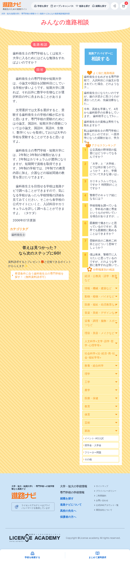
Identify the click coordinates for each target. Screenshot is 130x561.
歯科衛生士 (18, 234)
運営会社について (104, 510)
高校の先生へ (68, 510)
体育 (87, 414)
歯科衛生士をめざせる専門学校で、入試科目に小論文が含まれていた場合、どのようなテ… (101, 82)
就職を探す (67, 498)
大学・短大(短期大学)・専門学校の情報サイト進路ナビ (24, 13)
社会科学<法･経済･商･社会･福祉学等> (100, 355)
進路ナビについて (71, 504)
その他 (88, 459)
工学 (87, 382)
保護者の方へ (68, 516)
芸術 (87, 422)
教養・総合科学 (94, 365)
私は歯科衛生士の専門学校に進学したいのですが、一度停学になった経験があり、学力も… (101, 136)
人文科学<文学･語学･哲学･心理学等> (99, 343)
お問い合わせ (102, 500)
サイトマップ (102, 486)
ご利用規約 (101, 495)
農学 (87, 390)
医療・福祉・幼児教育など (101, 304)
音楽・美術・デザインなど (101, 312)
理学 (87, 373)
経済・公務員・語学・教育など (101, 278)
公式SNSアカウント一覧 (107, 505)
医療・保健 (91, 398)
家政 (87, 430)
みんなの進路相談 (54, 13)
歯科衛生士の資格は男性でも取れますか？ (101, 123)
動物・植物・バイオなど (99, 296)
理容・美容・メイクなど (99, 333)
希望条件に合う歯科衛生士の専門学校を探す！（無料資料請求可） (39, 275)
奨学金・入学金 (93, 445)
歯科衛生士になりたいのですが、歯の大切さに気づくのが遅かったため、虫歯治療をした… (101, 98)
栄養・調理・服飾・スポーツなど (101, 323)
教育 (87, 406)
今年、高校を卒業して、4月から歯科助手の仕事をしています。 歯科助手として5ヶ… (101, 112)
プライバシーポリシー (106, 491)
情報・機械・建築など (98, 288)
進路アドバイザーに (101, 56)
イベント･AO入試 (94, 438)
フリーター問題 (93, 452)
